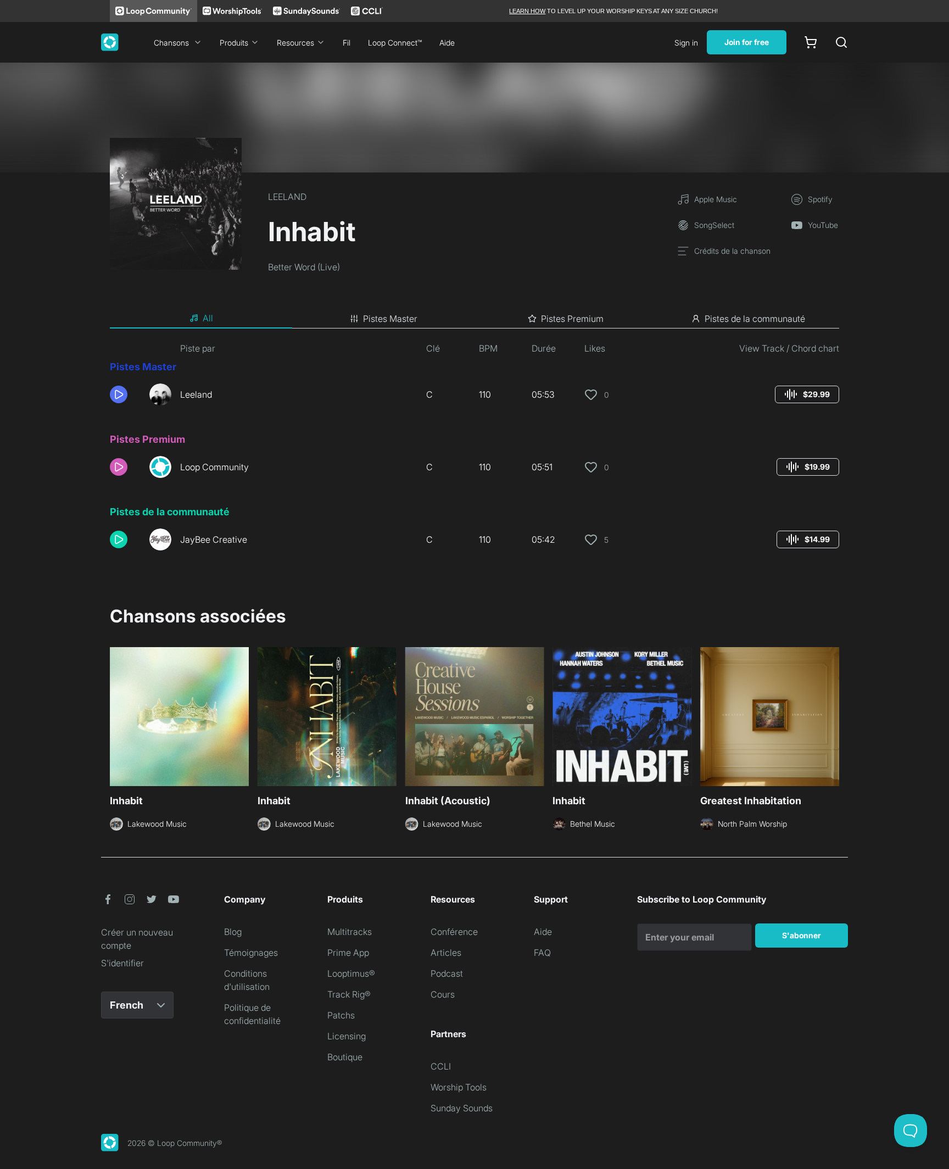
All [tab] (208, 318)
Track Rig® (349, 994)
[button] (125, 394)
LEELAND (287, 196)
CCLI (441, 1066)
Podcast (447, 973)
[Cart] (810, 42)
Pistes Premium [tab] (572, 318)
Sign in (686, 42)
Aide (447, 42)
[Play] (118, 394)
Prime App (348, 952)
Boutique (344, 1056)
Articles (446, 952)
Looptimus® (351, 973)
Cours (443, 994)
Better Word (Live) (304, 266)
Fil (346, 42)
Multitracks (349, 931)
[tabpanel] (474, 450)
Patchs (341, 1015)
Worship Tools (459, 1087)
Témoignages (251, 952)
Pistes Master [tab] (390, 318)
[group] (807, 394)
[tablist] (474, 319)
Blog (233, 931)
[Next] (833, 715)
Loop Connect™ (395, 42)
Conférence (454, 931)
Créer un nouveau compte (137, 939)
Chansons (171, 42)
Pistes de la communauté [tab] (755, 318)
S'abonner (801, 935)
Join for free (746, 42)
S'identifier (122, 963)
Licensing (346, 1036)
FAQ (542, 952)
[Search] (841, 42)
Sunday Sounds (462, 1108)
